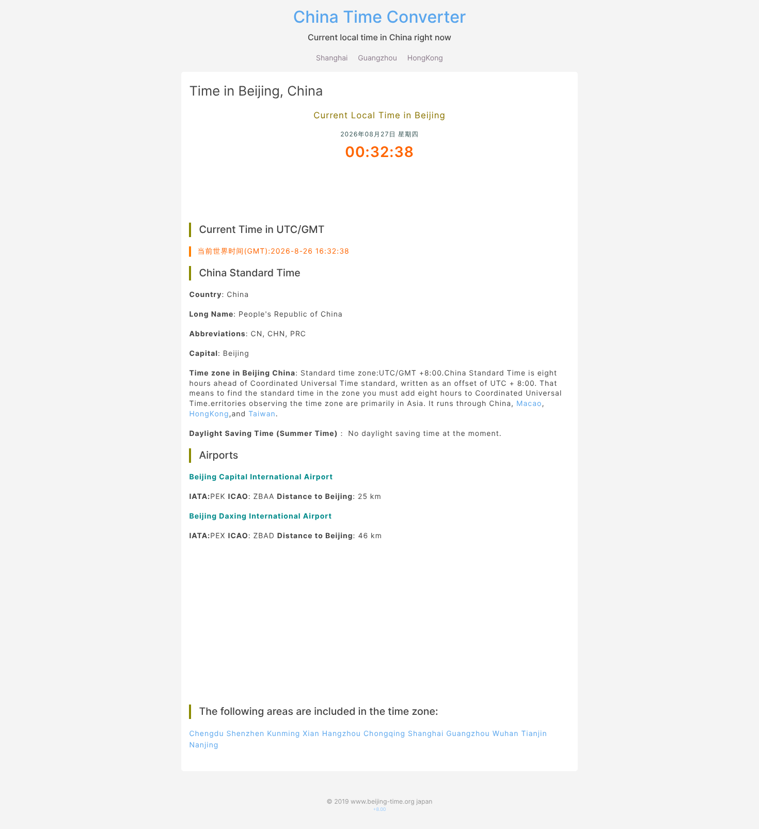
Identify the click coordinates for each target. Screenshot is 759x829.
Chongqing (384, 733)
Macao (529, 403)
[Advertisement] (379, 190)
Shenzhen (245, 733)
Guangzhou (377, 58)
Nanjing (203, 745)
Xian (311, 733)
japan (424, 801)
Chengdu (206, 733)
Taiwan (262, 414)
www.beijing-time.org (383, 801)
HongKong (425, 58)
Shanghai (331, 58)
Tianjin (534, 733)
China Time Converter (379, 17)
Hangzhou (341, 733)
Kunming (283, 733)
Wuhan (506, 733)
